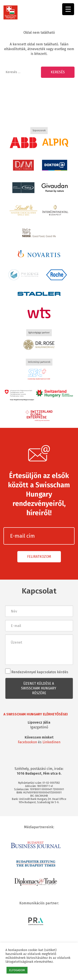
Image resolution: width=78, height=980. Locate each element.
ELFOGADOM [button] (17, 970)
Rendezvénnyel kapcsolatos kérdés (39, 672)
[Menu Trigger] (68, 9)
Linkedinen (51, 742)
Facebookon (27, 742)
